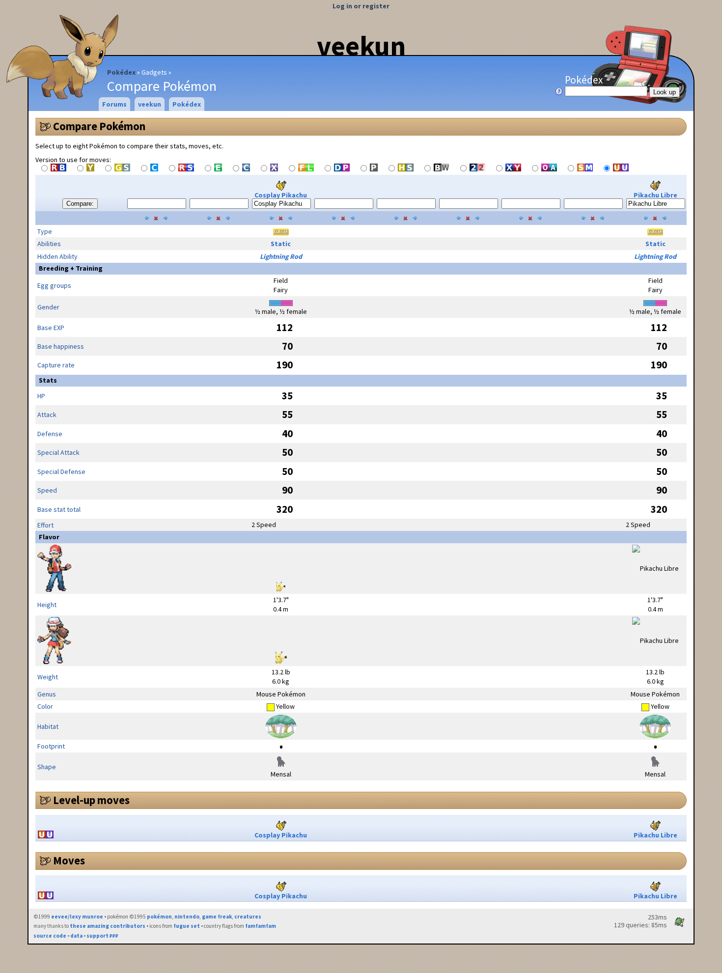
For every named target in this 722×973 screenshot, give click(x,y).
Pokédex (121, 72)
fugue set (186, 925)
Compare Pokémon (99, 126)
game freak (217, 916)
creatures (247, 916)
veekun (361, 45)
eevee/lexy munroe (77, 916)
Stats (48, 380)
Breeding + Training (71, 268)
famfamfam (260, 925)
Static (281, 243)
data (76, 935)
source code (49, 935)
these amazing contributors (107, 925)
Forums (114, 104)
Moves (69, 860)
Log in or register (361, 5)
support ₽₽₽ (102, 935)
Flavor (49, 536)
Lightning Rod (281, 256)
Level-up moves (91, 800)
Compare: (80, 203)
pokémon (159, 916)
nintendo (186, 916)
